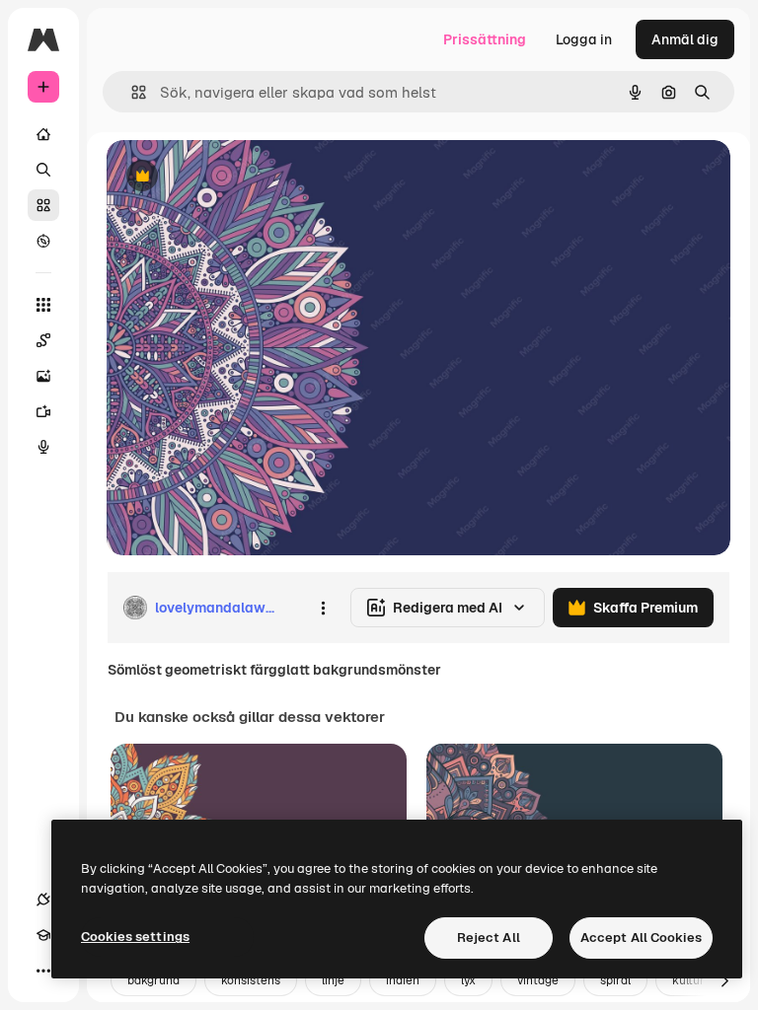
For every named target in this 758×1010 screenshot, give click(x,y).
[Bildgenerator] (43, 376)
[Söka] (43, 169)
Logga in (584, 39)
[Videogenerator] (43, 411)
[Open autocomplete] (131, 92)
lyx (468, 980)
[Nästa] (724, 980)
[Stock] (43, 205)
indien (402, 980)
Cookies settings (135, 936)
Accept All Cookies (641, 937)
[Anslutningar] (43, 899)
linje (333, 980)
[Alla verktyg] (43, 305)
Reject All (488, 937)
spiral (615, 980)
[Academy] (43, 935)
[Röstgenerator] (43, 447)
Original (233, 177)
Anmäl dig (685, 39)
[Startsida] (43, 134)
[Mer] (43, 970)
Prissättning (484, 39)
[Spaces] (43, 340)
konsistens (250, 980)
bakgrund (153, 980)
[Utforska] (43, 240)
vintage (538, 980)
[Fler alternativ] (322, 607)
